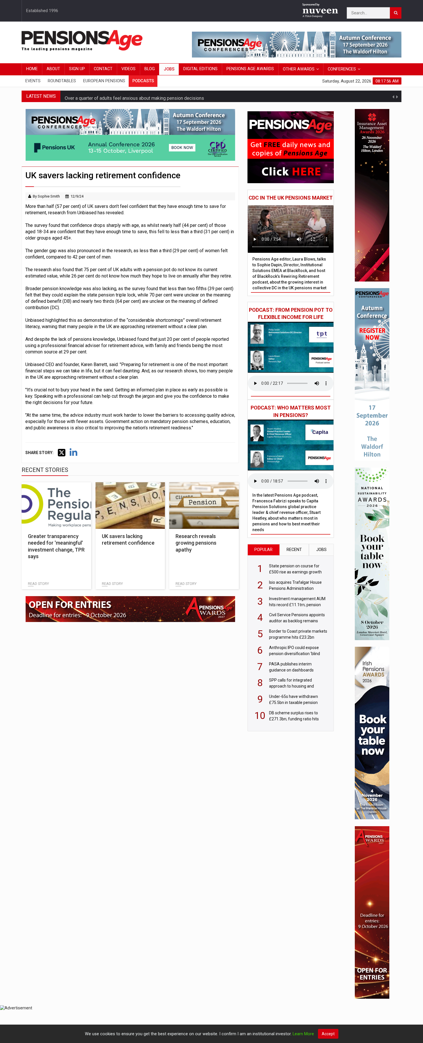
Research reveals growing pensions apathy (196, 543)
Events (33, 81)
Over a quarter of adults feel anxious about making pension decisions (134, 96)
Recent (294, 549)
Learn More (303, 1033)
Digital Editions (200, 68)
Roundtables (62, 81)
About (53, 68)
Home (32, 68)
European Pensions (104, 81)
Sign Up (77, 68)
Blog (149, 68)
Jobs (169, 69)
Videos (128, 68)
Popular (263, 549)
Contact (103, 68)
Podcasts (143, 81)
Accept (328, 1033)
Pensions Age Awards (250, 68)
